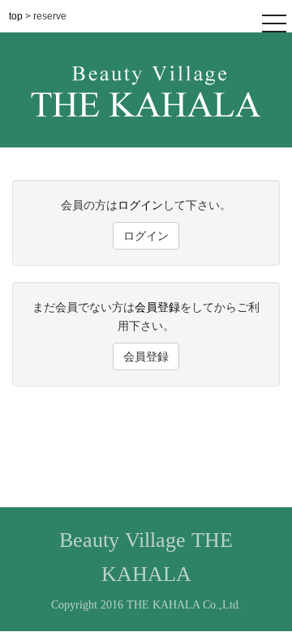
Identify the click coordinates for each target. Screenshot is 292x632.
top (17, 16)
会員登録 (157, 307)
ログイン (140, 205)
